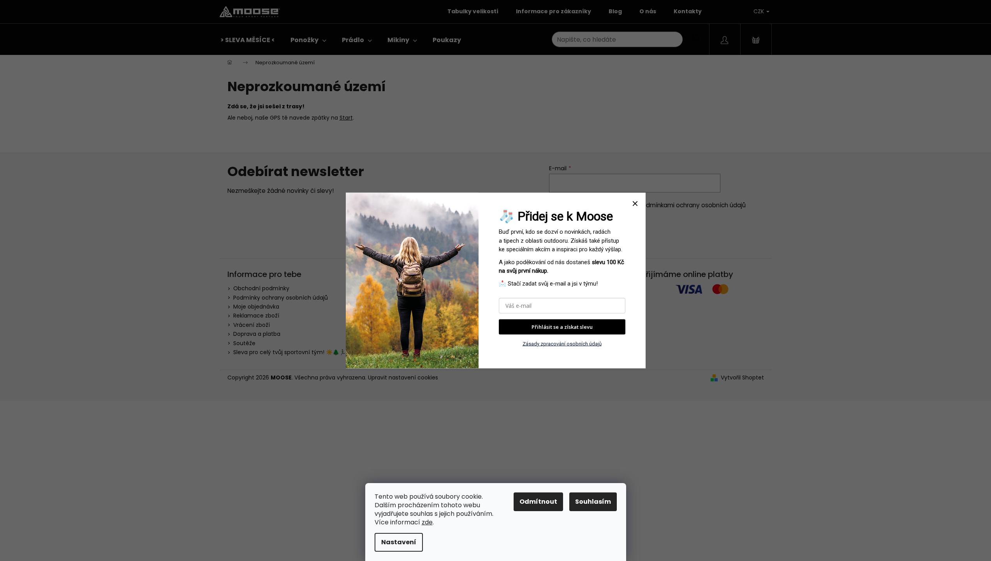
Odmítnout (538, 501)
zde (427, 522)
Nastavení (398, 542)
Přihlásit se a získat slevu (562, 326)
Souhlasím (593, 501)
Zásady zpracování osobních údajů (562, 343)
